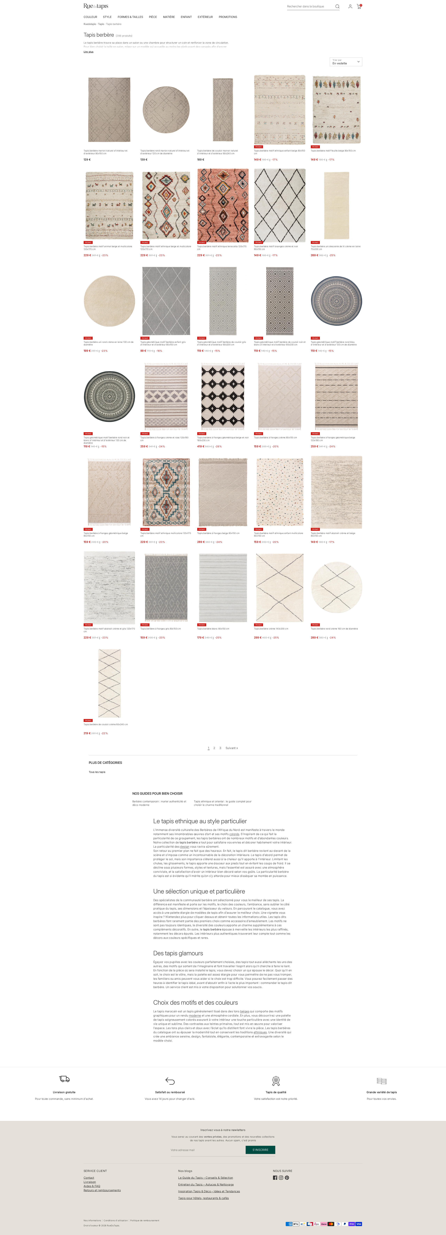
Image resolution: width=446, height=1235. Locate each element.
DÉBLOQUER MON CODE (260, 641)
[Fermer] (290, 579)
